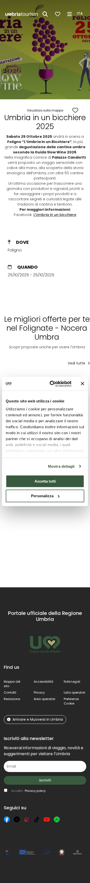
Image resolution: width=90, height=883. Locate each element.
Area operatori (44, 699)
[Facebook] (7, 819)
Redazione (12, 699)
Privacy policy (35, 791)
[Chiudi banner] (82, 384)
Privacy (39, 692)
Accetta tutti (45, 481)
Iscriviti (45, 780)
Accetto (28, 791)
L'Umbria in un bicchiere (55, 214)
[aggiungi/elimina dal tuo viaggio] (33, 512)
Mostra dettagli (61, 466)
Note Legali (72, 681)
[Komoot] (57, 819)
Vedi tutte (77, 363)
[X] (17, 819)
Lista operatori (74, 692)
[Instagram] (27, 819)
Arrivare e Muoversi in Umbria (37, 719)
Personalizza (42, 496)
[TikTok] (37, 819)
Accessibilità (43, 681)
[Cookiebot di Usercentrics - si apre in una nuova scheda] (53, 384)
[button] (80, 13)
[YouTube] (47, 819)
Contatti (10, 692)
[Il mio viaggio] (57, 14)
